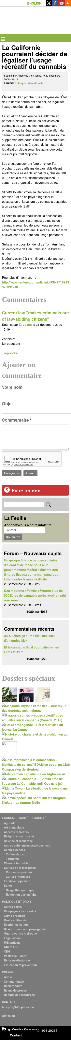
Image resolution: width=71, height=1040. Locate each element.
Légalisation (12, 938)
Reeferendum (13, 986)
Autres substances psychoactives (27, 845)
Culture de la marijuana (20, 868)
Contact (16, 1035)
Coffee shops (15, 854)
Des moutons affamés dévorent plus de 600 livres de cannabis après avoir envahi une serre (35, 595)
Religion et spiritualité (19, 836)
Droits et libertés (15, 920)
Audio (8, 977)
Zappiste (25, 324)
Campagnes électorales (20, 911)
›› (51, 611)
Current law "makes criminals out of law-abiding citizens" (35, 316)
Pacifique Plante (15, 956)
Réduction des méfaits (21, 894)
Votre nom (12, 387)
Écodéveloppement (17, 881)
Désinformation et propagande (25, 929)
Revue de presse (15, 990)
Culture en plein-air (19, 872)
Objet (7, 403)
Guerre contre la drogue (20, 933)
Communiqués (14, 981)
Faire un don (26, 490)
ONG (7, 951)
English (34, 3)
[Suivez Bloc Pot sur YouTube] (61, 5)
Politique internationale (29, 83)
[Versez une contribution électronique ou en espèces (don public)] (7, 491)
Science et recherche (18, 841)
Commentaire (17, 420)
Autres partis (13, 907)
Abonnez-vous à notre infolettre (27, 525)
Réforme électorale (17, 960)
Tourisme (12, 859)
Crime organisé (14, 916)
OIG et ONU (11, 947)
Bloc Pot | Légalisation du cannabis (20, 13)
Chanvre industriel (16, 863)
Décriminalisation (16, 924)
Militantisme (12, 942)
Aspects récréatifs (16, 832)
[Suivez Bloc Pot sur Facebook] (55, 5)
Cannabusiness (14, 850)
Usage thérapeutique (20, 890)
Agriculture (11, 823)
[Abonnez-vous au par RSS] (68, 5)
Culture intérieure (18, 877)
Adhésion (8, 1016)
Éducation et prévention (20, 965)
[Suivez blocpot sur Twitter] (49, 5)
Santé (8, 885)
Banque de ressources (19, 995)
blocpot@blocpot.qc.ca (18, 1007)
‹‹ (22, 611)
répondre (11, 353)
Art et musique (14, 827)
